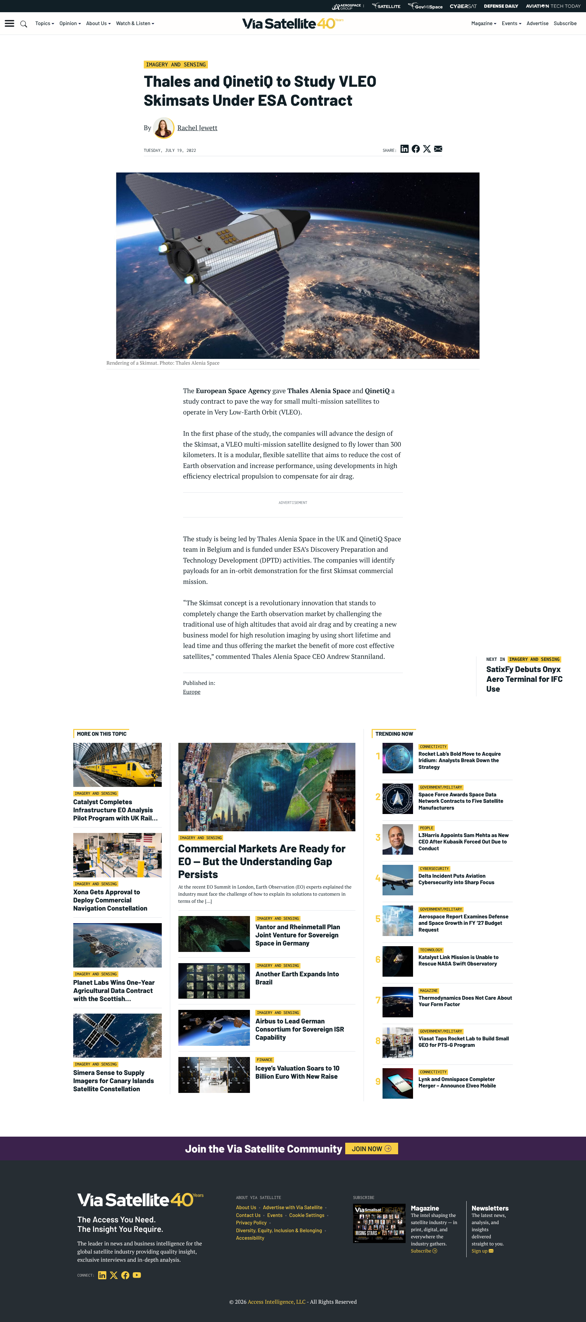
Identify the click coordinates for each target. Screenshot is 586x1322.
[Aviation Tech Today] (553, 6)
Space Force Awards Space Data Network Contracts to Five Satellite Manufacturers (460, 801)
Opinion (68, 23)
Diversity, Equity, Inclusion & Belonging (279, 1230)
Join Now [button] (368, 1148)
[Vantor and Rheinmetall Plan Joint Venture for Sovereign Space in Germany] (214, 933)
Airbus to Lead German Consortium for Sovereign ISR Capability (299, 1029)
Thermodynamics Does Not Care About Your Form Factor (465, 1001)
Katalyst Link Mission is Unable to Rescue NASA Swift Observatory (458, 960)
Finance (265, 1060)
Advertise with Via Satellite (293, 1207)
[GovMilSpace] (425, 6)
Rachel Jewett (197, 127)
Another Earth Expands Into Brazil (297, 978)
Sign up (480, 1251)
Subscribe (565, 23)
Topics (42, 23)
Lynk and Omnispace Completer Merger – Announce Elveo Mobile (457, 1082)
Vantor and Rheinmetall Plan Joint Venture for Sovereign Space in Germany (297, 934)
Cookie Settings (307, 1215)
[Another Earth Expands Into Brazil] (214, 980)
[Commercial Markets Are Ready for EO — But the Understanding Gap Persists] (266, 787)
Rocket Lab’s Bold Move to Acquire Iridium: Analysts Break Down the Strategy (459, 760)
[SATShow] (386, 6)
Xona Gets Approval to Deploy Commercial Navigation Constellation (111, 900)
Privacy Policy (251, 1223)
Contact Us (248, 1215)
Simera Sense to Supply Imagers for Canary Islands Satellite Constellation (113, 1080)
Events (509, 23)
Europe (191, 691)
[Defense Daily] (501, 6)
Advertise (538, 23)
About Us (96, 23)
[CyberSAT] (463, 6)
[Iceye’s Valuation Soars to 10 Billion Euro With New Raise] (214, 1075)
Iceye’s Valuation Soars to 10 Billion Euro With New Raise (297, 1072)
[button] (9, 23)
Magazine (482, 23)
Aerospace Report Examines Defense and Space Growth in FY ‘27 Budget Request (463, 923)
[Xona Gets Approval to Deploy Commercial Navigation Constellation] (117, 855)
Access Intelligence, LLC (277, 1301)
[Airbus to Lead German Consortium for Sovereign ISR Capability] (214, 1027)
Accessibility (250, 1238)
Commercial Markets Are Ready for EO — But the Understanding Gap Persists (262, 861)
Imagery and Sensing (176, 64)
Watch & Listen (133, 23)
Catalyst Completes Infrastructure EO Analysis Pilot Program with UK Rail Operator (113, 809)
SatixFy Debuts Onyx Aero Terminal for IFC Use (524, 678)
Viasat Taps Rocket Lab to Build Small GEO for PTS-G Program (463, 1041)
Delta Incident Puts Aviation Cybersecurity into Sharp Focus (456, 879)
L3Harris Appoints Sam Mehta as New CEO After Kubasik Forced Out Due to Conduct (463, 841)
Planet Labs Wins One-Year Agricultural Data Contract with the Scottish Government (114, 990)
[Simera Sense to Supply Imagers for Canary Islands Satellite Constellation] (117, 1035)
